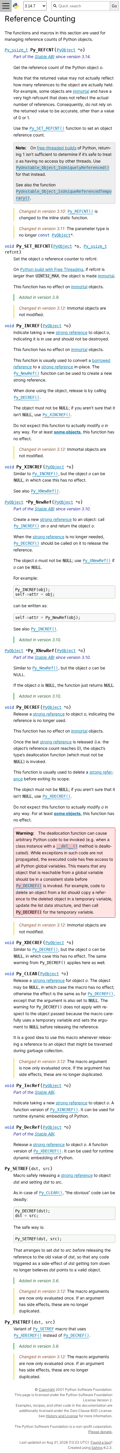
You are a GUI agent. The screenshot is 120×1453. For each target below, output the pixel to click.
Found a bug (101, 1442)
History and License (62, 1416)
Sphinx (97, 1447)
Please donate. (100, 1432)
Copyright (47, 1389)
